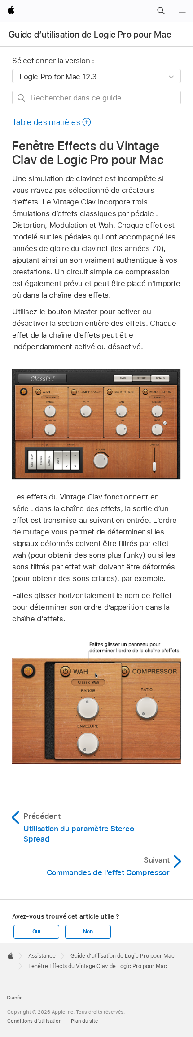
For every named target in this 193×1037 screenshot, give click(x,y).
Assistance (42, 956)
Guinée (14, 997)
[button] (160, 11)
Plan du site (84, 1021)
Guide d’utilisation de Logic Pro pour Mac (90, 34)
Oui (36, 932)
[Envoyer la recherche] (21, 98)
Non (88, 932)
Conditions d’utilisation (34, 1021)
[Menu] (182, 11)
